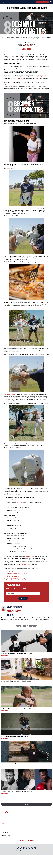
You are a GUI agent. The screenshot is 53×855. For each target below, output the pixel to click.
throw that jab (44, 76)
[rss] (35, 848)
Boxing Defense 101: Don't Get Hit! (12, 575)
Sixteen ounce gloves (9, 394)
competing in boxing (30, 556)
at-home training (26, 564)
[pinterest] (29, 848)
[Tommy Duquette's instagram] (13, 615)
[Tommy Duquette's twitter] (8, 615)
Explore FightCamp (42, 1)
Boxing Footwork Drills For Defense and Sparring (16, 573)
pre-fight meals (36, 304)
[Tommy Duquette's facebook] (10, 615)
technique (37, 78)
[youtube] (26, 848)
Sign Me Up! (23, 598)
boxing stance (20, 502)
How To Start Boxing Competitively (12, 576)
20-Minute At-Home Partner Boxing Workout (15, 579)
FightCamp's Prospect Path (10, 84)
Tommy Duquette (29, 45)
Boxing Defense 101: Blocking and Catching (14, 578)
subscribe (42, 567)
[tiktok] (32, 848)
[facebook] (21, 848)
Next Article (26, 804)
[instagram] (23, 848)
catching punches (17, 78)
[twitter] (18, 848)
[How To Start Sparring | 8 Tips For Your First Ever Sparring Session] (26, 105)
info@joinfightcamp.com (9, 835)
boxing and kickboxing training (27, 567)
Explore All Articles (26, 840)
